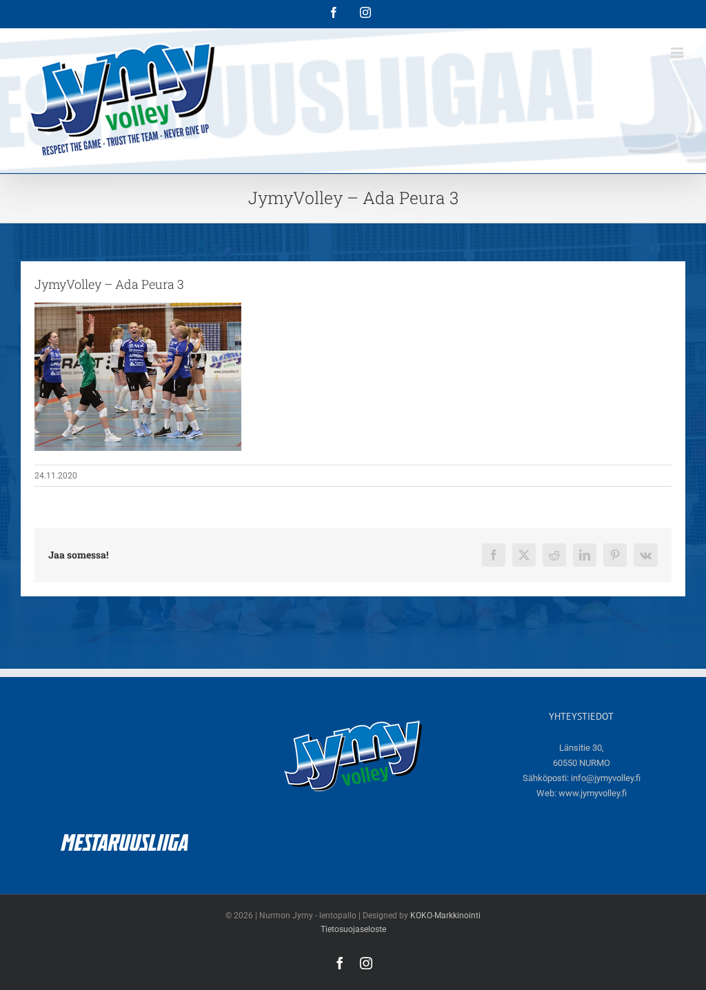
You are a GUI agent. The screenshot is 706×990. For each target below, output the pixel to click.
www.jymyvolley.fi (592, 793)
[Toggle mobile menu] (678, 53)
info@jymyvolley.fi (606, 778)
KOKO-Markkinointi (445, 915)
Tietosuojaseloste (353, 929)
